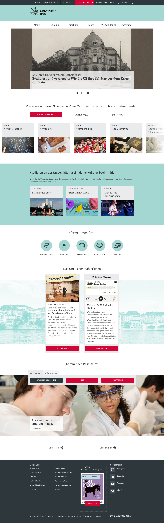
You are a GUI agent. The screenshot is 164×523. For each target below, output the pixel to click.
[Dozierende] (117, 244)
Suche (111, 3)
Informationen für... (83, 2)
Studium (55, 24)
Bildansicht (37, 373)
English (37, 2)
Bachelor (82, 114)
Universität (126, 24)
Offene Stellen (60, 468)
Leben (82, 380)
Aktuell (37, 24)
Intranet (57, 489)
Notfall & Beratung (36, 481)
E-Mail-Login (34, 468)
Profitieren (118, 380)
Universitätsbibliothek (37, 485)
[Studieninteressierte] (46, 244)
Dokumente (66, 2)
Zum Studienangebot (46, 114)
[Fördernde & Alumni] (99, 244)
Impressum (50, 516)
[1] (77, 93)
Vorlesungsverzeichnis (63, 485)
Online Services (35, 472)
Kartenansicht (52, 373)
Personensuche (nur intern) (65, 472)
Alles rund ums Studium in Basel (42, 422)
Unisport (33, 489)
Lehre (91, 24)
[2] (81, 93)
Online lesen (92, 504)
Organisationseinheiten (51, 2)
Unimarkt (33, 477)
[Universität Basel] (43, 11)
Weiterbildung (108, 24)
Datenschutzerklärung (65, 516)
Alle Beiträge (62, 348)
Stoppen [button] (88, 93)
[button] (56, 448)
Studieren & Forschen (46, 380)
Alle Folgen (101, 348)
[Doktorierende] (82, 244)
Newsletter (88, 516)
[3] (84, 93)
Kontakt (98, 516)
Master (117, 114)
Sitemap (78, 516)
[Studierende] (64, 244)
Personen (124, 3)
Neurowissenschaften (80, 78)
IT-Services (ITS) (61, 477)
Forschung (73, 24)
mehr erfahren (38, 428)
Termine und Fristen (62, 481)
